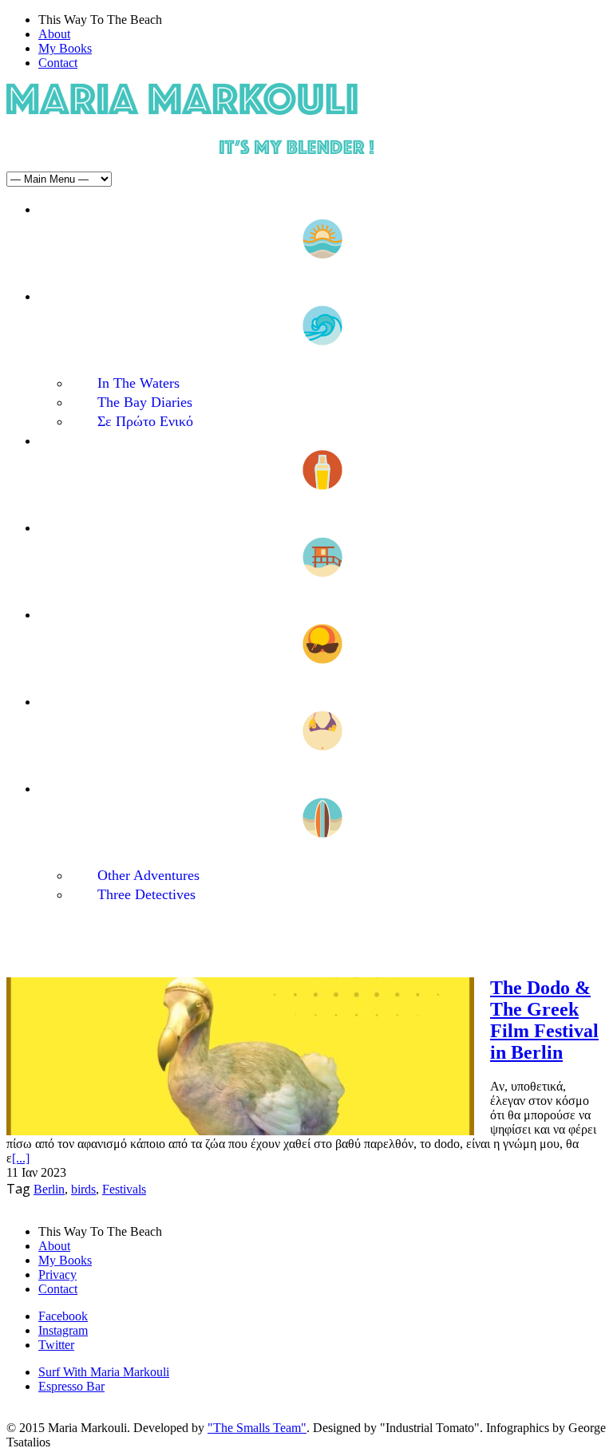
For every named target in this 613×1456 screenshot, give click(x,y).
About (54, 34)
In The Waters (138, 383)
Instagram (63, 1330)
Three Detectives (146, 894)
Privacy (57, 1274)
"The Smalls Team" (257, 1427)
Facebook (63, 1316)
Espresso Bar (71, 1386)
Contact (57, 62)
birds (83, 1189)
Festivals (124, 1189)
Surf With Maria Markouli (103, 1372)
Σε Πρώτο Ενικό (145, 421)
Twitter (56, 1344)
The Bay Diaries (144, 402)
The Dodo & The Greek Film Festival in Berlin (544, 1020)
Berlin (49, 1189)
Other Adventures (148, 875)
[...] (21, 1158)
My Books (65, 48)
